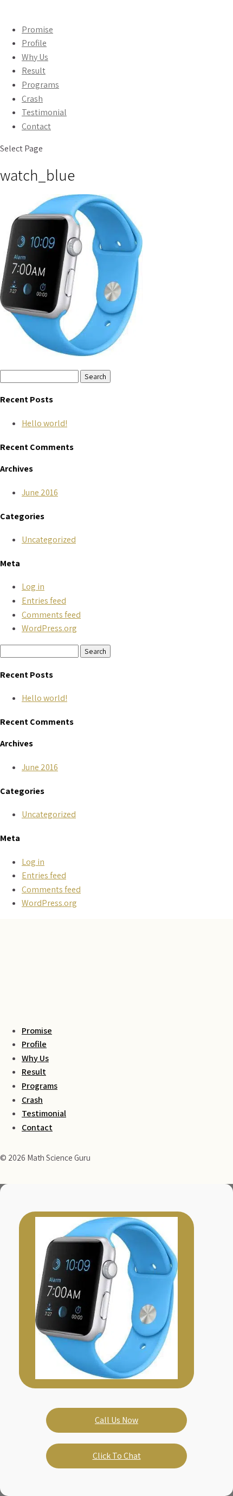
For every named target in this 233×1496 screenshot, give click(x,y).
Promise (37, 29)
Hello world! (44, 423)
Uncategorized (49, 539)
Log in (33, 586)
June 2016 (40, 492)
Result (34, 70)
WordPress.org (49, 628)
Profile (34, 43)
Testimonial (44, 112)
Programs (40, 84)
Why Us (35, 57)
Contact (36, 126)
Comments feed (51, 614)
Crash (32, 98)
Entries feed (44, 600)
